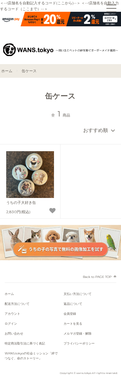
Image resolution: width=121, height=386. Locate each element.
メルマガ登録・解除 (78, 333)
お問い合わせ (14, 333)
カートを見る (73, 324)
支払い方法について (78, 294)
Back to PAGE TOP (97, 277)
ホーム (6, 70)
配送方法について (17, 304)
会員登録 (70, 314)
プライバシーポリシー (79, 343)
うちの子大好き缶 (21, 202)
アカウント (12, 314)
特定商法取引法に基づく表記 (25, 343)
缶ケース (29, 70)
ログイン (11, 324)
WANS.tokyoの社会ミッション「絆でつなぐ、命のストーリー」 (31, 355)
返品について (73, 304)
